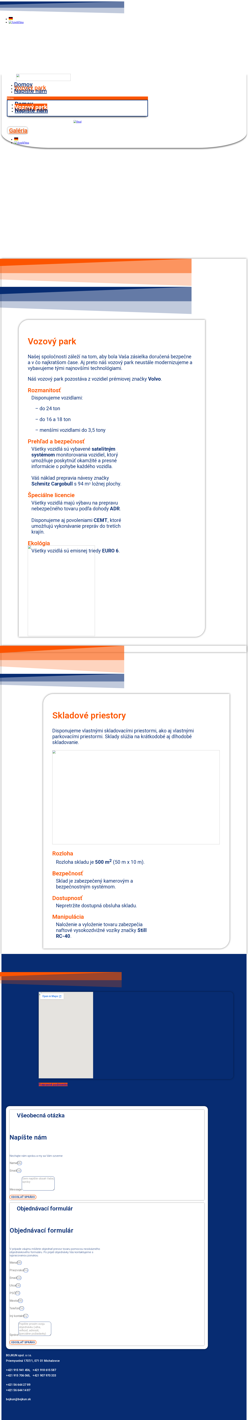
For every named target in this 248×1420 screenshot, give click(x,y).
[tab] (107, 1116)
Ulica (13, 1285)
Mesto (14, 1300)
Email (13, 1170)
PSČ (12, 1293)
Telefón (14, 1308)
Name (13, 1163)
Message (16, 1189)
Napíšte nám (30, 90)
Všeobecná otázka (41, 1115)
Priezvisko (16, 1270)
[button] (77, 98)
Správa (14, 1335)
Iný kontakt (16, 1316)
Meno (13, 1262)
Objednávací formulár (45, 1208)
